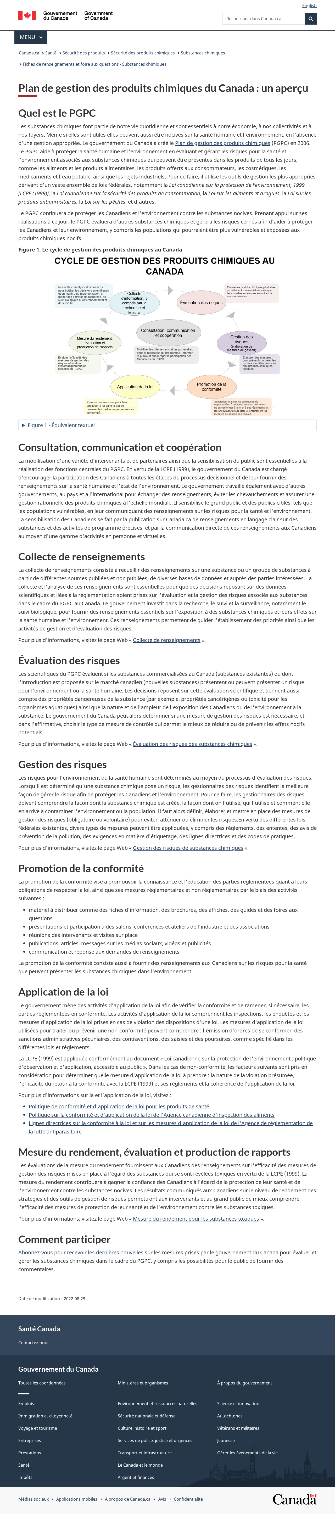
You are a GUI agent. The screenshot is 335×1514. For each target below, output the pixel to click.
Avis (162, 1499)
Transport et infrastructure (145, 1453)
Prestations (29, 1453)
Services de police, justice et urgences (155, 1440)
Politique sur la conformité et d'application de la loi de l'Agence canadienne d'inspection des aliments (152, 1114)
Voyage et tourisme (37, 1428)
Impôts (25, 1477)
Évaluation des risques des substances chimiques (192, 743)
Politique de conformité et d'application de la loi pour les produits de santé (119, 1106)
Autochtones (230, 1416)
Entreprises (29, 1440)
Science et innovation (238, 1403)
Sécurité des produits (84, 53)
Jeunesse (226, 1440)
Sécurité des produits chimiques (143, 53)
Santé (51, 53)
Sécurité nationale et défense (147, 1416)
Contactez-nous (33, 1342)
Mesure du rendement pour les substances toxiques (196, 1218)
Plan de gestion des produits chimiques (222, 143)
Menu (33, 37)
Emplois (26, 1403)
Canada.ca (29, 53)
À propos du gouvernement (244, 1383)
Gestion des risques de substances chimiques (188, 847)
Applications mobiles (76, 1499)
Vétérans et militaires (238, 1428)
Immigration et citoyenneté (45, 1416)
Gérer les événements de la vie (247, 1453)
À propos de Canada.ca (127, 1499)
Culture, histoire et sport (142, 1428)
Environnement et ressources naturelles (157, 1403)
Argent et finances (136, 1477)
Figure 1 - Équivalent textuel (61, 425)
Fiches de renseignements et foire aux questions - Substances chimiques (94, 64)
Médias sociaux (33, 1499)
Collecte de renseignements (166, 640)
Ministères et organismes (143, 1383)
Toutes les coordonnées (42, 1383)
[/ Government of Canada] (65, 16)
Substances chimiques (203, 53)
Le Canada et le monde (140, 1465)
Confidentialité (188, 1499)
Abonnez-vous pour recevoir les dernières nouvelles (80, 1252)
